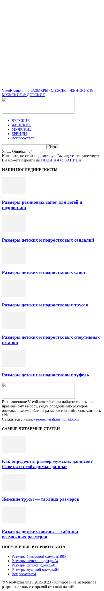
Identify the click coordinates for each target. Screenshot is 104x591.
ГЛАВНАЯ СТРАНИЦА (61, 160)
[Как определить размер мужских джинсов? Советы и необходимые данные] (14, 452)
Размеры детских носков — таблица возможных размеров (40, 534)
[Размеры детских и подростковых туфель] (14, 365)
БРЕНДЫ (19, 134)
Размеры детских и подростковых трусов (45, 304)
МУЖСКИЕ (22, 129)
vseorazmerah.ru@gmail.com (56, 419)
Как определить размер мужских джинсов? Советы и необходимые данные (47, 464)
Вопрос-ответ (23, 138)
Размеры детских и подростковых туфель (45, 374)
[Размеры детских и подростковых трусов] (14, 295)
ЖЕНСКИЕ (21, 125)
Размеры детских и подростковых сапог (44, 272)
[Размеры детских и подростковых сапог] (14, 263)
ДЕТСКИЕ (21, 120)
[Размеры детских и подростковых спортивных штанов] (14, 328)
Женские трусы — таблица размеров (40, 499)
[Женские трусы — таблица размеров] (14, 490)
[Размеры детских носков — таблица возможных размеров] (14, 522)
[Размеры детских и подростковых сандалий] (14, 230)
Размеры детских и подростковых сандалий (48, 240)
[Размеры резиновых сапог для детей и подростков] (14, 193)
